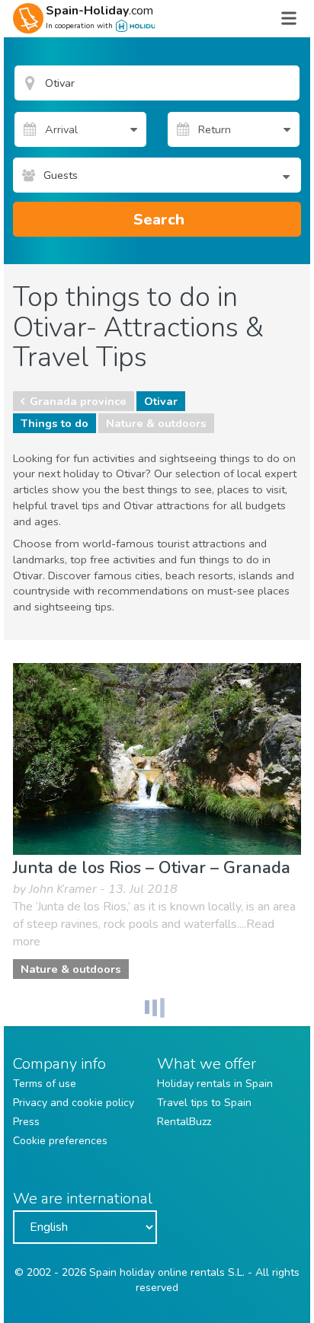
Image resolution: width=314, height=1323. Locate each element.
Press (26, 1121)
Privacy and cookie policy (73, 1102)
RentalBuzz (184, 1121)
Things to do (54, 423)
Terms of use (44, 1083)
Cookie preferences (60, 1140)
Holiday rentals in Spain (215, 1083)
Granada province (78, 401)
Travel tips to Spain (204, 1102)
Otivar (161, 401)
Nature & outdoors (156, 423)
